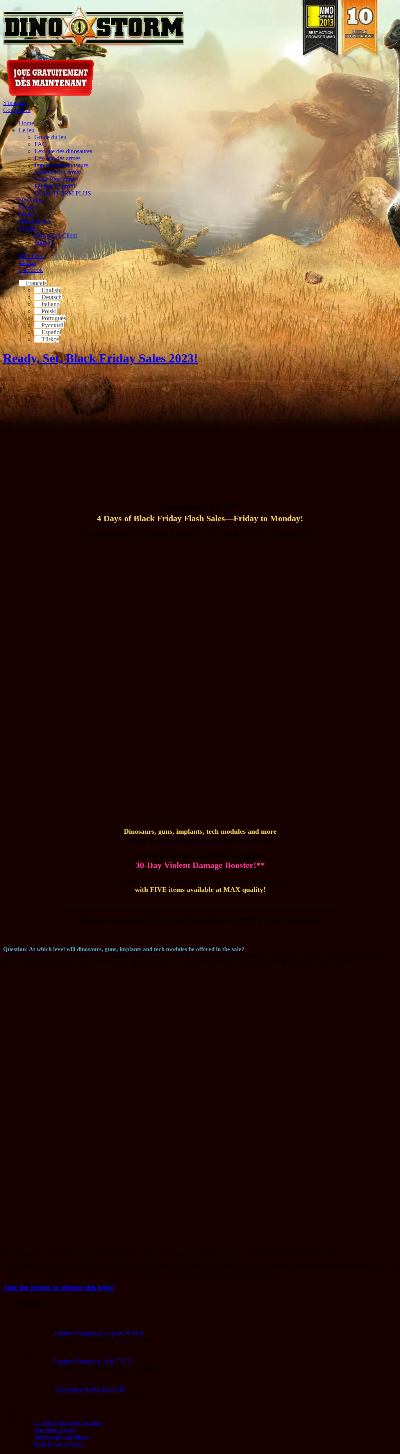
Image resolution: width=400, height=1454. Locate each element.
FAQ (40, 144)
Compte (28, 228)
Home (26, 123)
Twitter (27, 262)
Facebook (31, 269)
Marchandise (34, 221)
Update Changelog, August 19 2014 (98, 1333)
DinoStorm (93, 28)
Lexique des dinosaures (63, 151)
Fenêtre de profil (54, 186)
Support (44, 242)
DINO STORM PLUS (62, 193)
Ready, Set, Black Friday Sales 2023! (100, 358)
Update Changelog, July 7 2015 (93, 1361)
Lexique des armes (57, 158)
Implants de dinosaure (61, 165)
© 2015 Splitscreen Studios (68, 1423)
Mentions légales (55, 1430)
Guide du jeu (50, 137)
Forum (27, 207)
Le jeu (26, 130)
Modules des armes (58, 172)
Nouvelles (31, 200)
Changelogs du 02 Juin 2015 (89, 1389)
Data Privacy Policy (59, 1444)
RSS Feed (31, 255)
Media (26, 214)
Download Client (55, 235)
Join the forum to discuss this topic (58, 1287)
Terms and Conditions (61, 1437)
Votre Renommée (55, 179)
